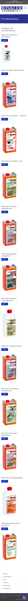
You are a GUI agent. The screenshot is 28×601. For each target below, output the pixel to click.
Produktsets (5, 582)
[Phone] (24, 597)
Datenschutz (24, 599)
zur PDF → (4, 40)
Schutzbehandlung (7, 576)
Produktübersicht (6, 588)
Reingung (5, 573)
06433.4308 (14, 1)
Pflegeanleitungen (7, 585)
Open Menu (25, 8)
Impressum (18, 599)
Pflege (4, 579)
